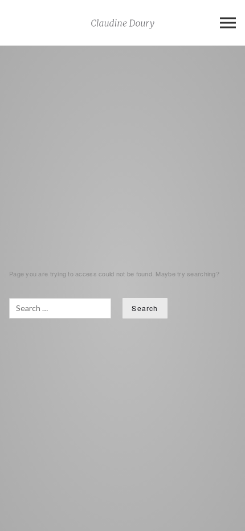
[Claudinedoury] (123, 22)
